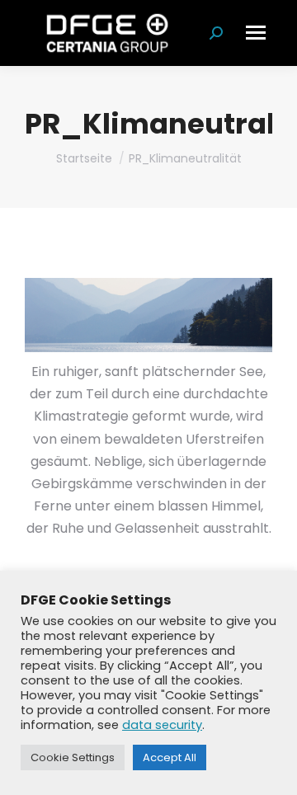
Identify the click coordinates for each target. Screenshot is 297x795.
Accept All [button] (169, 757)
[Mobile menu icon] (255, 32)
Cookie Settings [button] (73, 757)
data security (162, 725)
